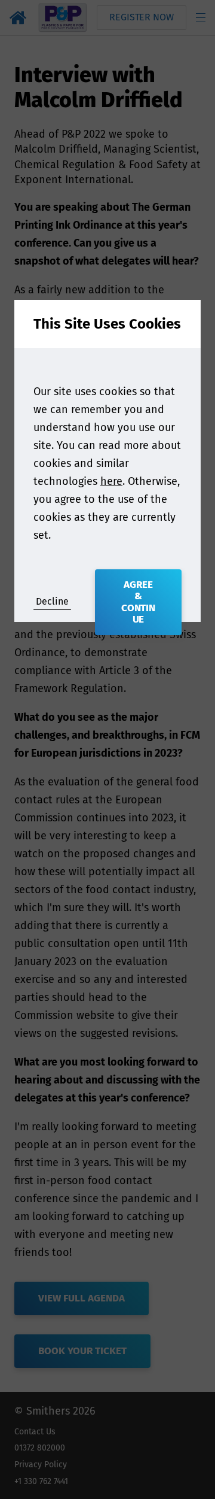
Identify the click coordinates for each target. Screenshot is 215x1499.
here (111, 481)
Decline (52, 601)
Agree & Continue (138, 602)
